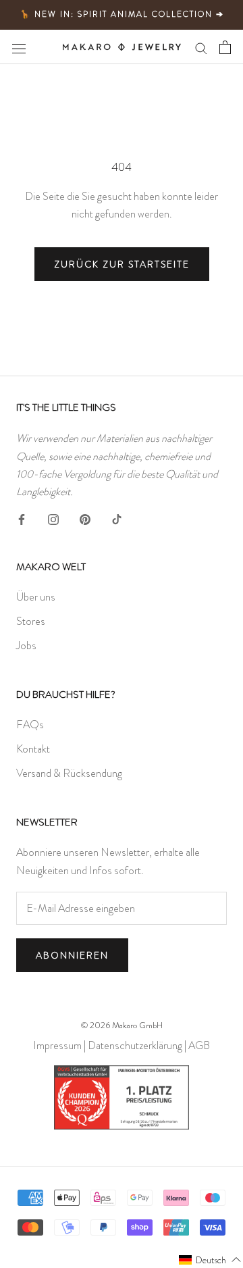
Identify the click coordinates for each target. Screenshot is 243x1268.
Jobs (26, 645)
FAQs (30, 724)
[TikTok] (116, 517)
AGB (199, 1045)
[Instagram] (53, 517)
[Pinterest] (85, 517)
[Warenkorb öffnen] (225, 47)
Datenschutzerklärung (135, 1045)
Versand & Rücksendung (69, 773)
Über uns (35, 597)
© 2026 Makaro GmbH (122, 1025)
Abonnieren (72, 955)
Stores (30, 621)
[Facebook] (21, 517)
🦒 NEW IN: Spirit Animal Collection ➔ (122, 14)
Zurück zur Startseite (122, 264)
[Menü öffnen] (19, 47)
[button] (210, 1259)
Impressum (57, 1045)
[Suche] (201, 47)
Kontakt (33, 749)
